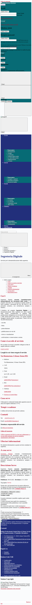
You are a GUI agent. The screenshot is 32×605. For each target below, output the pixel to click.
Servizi (6, 249)
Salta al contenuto (5, 1)
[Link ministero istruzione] (8, 3)
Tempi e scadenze (12, 286)
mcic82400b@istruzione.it (12, 421)
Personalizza (4, 491)
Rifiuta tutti (14, 491)
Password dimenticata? (7, 18)
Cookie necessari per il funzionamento (11, 512)
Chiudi (2, 58)
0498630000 (7, 391)
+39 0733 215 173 (9, 418)
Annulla (3, 101)
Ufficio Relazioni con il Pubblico (13, 565)
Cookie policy (8, 560)
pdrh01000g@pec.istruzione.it (12, 386)
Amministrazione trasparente (11, 572)
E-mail (18, 40)
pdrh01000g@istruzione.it (11, 380)
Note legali (7, 562)
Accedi (3, 4)
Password (19, 15)
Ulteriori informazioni (13, 289)
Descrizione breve (12, 292)
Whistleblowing (8, 569)
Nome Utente (20, 13)
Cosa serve (10, 284)
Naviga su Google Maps (10, 394)
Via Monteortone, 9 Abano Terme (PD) (14, 356)
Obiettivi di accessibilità (10, 568)
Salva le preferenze (14, 518)
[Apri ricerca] (17, 109)
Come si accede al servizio (15, 283)
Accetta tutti (6, 493)
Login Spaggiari (13, 46)
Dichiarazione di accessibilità (12, 566)
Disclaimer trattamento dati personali (10, 588)
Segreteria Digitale (7, 454)
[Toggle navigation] (14, 124)
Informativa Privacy (9, 563)
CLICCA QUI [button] (5, 349)
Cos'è (9, 281)
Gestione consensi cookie (11, 571)
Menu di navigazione (21, 276)
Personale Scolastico (9, 250)
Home (5, 247)
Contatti (10, 287)
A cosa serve (11, 290)
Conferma (9, 101)
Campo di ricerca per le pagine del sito (11, 230)
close (2, 132)
